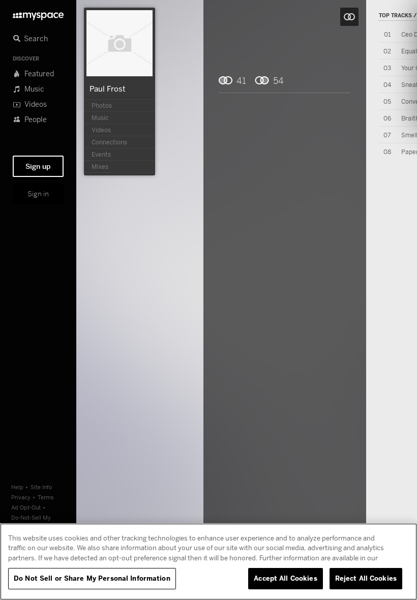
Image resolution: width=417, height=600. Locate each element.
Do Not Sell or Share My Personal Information (92, 578)
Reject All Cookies (366, 578)
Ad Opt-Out (26, 507)
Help (17, 487)
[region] (208, 561)
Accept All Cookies (285, 578)
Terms (46, 497)
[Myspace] (38, 13)
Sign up (38, 166)
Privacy (21, 497)
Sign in (38, 193)
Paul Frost (108, 88)
